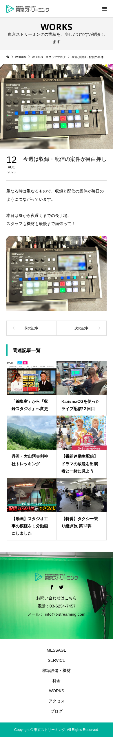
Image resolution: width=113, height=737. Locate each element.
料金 (56, 680)
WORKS (56, 691)
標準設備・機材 (56, 670)
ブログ (56, 711)
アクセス (56, 701)
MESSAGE (56, 650)
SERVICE (56, 660)
